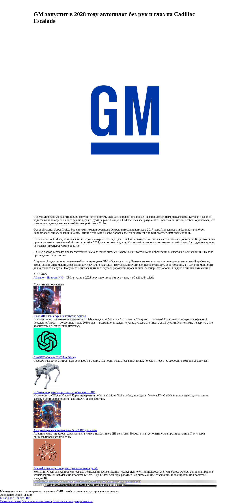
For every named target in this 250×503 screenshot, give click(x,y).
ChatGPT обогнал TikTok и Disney (54, 357)
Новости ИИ (22, 498)
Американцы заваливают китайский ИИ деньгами (65, 430)
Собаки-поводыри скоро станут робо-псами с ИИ (64, 392)
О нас (3, 498)
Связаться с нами (10, 501)
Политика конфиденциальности (73, 501)
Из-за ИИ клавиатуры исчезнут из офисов (59, 316)
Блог (11, 498)
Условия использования (37, 501)
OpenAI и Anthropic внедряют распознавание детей (65, 468)
